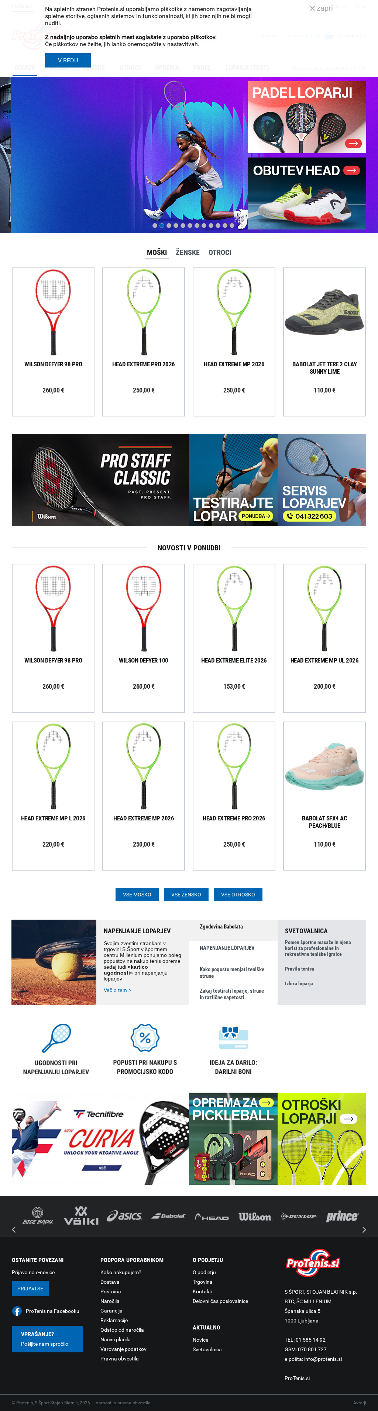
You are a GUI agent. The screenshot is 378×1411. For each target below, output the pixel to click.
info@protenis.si (323, 1359)
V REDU (68, 60)
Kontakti (202, 1291)
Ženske (188, 252)
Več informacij (59, 291)
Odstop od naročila (122, 1330)
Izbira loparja (299, 983)
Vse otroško (238, 895)
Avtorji (359, 1402)
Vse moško (137, 895)
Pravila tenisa (299, 969)
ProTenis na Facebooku (52, 1311)
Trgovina (203, 1282)
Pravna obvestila (119, 1359)
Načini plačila (115, 1339)
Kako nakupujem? (120, 1272)
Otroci (220, 252)
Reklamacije (114, 1320)
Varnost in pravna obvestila (123, 1402)
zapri (324, 8)
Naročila (110, 1301)
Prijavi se (30, 1288)
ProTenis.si (297, 1378)
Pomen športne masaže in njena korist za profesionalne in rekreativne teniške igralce (318, 948)
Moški (157, 252)
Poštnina (110, 1291)
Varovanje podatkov (123, 1349)
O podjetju (204, 1272)
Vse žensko (186, 895)
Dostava (110, 1282)
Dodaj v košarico (58, 329)
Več (24, 200)
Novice (200, 1340)
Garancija (111, 1311)
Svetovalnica (207, 1349)
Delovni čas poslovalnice (220, 1301)
